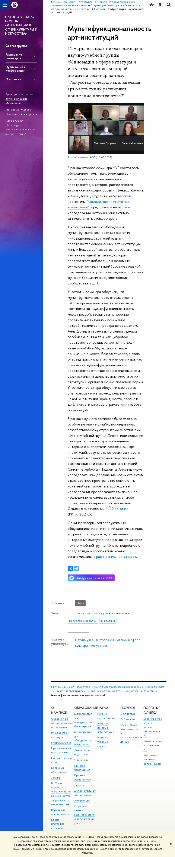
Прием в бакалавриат (82, 768)
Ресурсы (127, 707)
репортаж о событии (82, 621)
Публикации (127, 719)
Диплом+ (80, 785)
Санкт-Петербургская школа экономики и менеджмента (129, 687)
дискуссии (83, 613)
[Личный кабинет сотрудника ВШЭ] (160, 5)
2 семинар (120, 508)
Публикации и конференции (16, 68)
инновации (108, 621)
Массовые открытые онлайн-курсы (152, 759)
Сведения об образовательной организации (62, 723)
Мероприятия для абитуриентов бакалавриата (83, 720)
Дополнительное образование (85, 793)
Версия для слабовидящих (60, 812)
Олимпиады (81, 760)
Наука (102, 707)
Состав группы (16, 46)
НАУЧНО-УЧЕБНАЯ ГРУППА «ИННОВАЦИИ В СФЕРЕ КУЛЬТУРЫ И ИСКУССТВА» (21, 25)
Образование (86, 707)
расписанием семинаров (116, 556)
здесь (90, 841)
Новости (148, 691)
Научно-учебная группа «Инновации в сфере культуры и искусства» (97, 691)
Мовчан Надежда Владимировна (21, 112)
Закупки (56, 777)
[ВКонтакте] (70, 568)
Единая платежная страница (57, 824)
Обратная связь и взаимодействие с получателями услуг (84, 814)
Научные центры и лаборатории (105, 728)
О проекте (13, 79)
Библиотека (127, 714)
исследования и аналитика (112, 613)
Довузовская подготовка (82, 752)
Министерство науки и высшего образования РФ (152, 727)
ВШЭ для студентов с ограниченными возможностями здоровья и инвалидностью (61, 793)
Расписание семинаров (14, 56)
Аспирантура (82, 800)
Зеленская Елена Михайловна (16, 101)
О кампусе (59, 710)
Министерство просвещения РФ (152, 745)
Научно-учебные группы (102, 742)
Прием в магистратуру (82, 777)
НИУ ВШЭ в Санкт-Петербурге (70, 687)
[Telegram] (76, 568)
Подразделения (61, 742)
